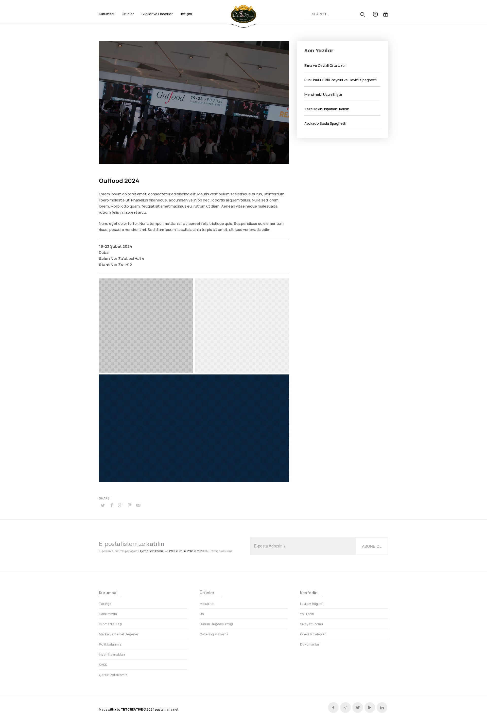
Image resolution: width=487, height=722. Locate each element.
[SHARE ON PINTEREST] (129, 505)
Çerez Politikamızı (152, 551)
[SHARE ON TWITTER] (103, 505)
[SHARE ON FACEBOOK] (111, 505)
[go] (362, 15)
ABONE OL (371, 546)
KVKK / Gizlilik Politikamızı (185, 551)
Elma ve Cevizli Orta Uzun (325, 65)
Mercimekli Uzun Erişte (323, 94)
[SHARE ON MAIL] (138, 505)
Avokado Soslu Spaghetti (325, 123)
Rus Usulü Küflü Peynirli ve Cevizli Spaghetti (340, 79)
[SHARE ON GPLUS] (120, 505)
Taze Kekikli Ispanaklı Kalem (326, 108)
